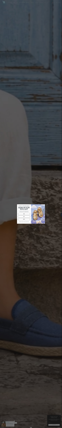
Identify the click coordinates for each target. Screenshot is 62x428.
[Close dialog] (44, 205)
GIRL (24, 213)
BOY (24, 216)
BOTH (24, 219)
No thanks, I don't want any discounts (24, 221)
